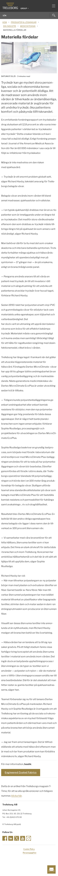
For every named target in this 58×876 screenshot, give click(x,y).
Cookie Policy (29, 849)
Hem (4, 22)
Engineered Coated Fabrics (21, 772)
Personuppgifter (29, 853)
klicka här (16, 795)
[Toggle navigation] (52, 5)
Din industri (9, 26)
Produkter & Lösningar (23, 22)
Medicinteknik (28, 26)
